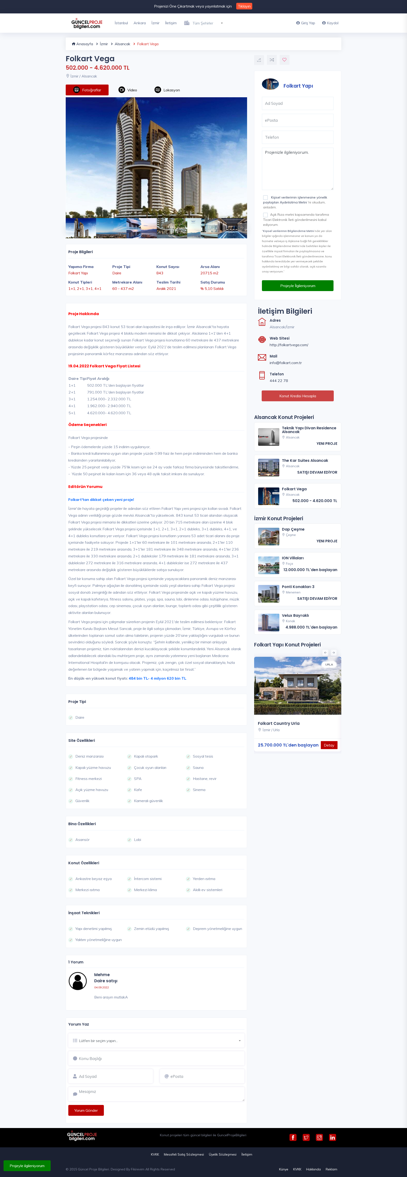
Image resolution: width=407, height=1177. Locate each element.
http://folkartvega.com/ (289, 344)
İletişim (171, 22)
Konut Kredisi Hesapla (297, 396)
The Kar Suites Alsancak (305, 460)
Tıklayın (244, 6)
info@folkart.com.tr (286, 362)
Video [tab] (132, 90)
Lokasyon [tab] (171, 90)
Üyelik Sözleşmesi (222, 1154)
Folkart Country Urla (279, 723)
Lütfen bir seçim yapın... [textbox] (98, 1040)
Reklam (331, 1169)
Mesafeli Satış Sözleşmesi (184, 1154)
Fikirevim (137, 1169)
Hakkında (313, 1169)
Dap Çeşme (293, 529)
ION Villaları (293, 558)
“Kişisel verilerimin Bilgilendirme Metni (288, 231)
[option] (156, 157)
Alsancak (122, 43)
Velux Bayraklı (295, 615)
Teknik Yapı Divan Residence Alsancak (309, 429)
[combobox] (209, 22)
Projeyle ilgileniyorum (27, 1165)
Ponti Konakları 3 (298, 586)
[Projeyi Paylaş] (259, 60)
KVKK (155, 1154)
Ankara (140, 22)
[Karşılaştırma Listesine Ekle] (272, 60)
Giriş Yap (308, 22)
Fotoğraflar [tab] (91, 90)
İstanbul (121, 22)
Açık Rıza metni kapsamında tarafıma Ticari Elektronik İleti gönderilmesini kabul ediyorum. (296, 219)
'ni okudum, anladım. (295, 202)
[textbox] (209, 23)
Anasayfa (84, 43)
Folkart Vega (294, 489)
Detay (329, 745)
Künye (283, 1169)
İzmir (155, 22)
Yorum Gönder (86, 1110)
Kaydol (332, 22)
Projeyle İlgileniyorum (297, 285)
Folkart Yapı (298, 85)
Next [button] (240, 225)
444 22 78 (279, 380)
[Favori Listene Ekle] (284, 60)
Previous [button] (68, 225)
